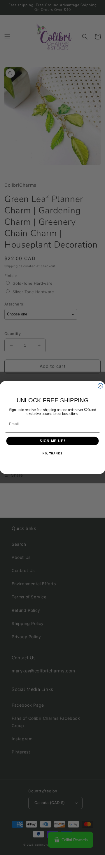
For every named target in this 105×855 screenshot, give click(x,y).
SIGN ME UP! (52, 441)
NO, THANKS (52, 453)
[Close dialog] (100, 385)
